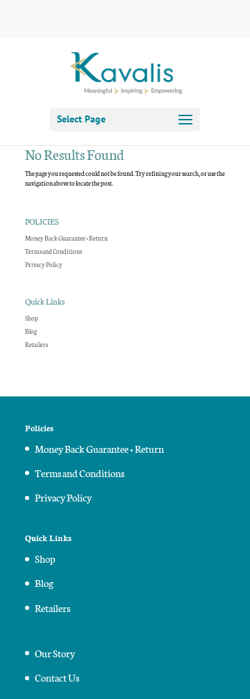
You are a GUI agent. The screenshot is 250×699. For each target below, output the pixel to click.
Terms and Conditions (53, 251)
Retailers (36, 344)
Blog (31, 331)
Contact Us (57, 677)
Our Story (55, 653)
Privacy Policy (43, 264)
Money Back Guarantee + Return (66, 238)
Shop (31, 318)
